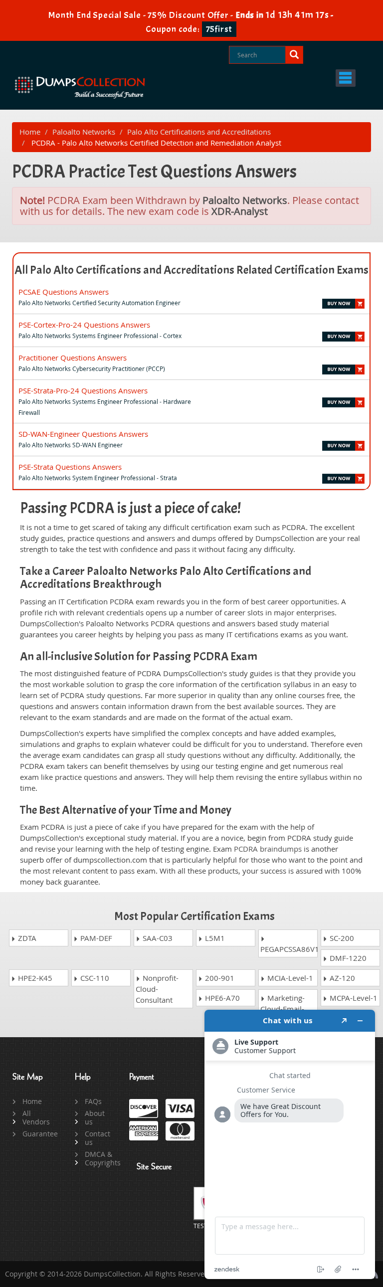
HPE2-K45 (34, 978)
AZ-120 (341, 978)
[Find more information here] (289, 1144)
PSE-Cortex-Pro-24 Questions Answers (84, 325)
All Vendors (36, 1117)
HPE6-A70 (221, 998)
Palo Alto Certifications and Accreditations (199, 132)
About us (95, 1117)
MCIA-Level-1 (289, 978)
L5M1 (214, 938)
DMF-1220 (347, 958)
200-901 (218, 978)
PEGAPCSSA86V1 (289, 949)
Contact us (97, 1137)
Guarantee (37, 1133)
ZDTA (26, 938)
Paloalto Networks (83, 132)
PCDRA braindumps (268, 849)
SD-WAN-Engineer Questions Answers (83, 434)
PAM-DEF (95, 938)
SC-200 (341, 938)
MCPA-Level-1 (353, 998)
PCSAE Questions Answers (63, 292)
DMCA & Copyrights (99, 1158)
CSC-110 (93, 978)
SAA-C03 (157, 938)
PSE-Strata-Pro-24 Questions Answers (83, 390)
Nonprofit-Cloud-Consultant (157, 989)
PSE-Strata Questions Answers (70, 467)
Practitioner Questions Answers (72, 358)
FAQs (93, 1101)
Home (29, 132)
